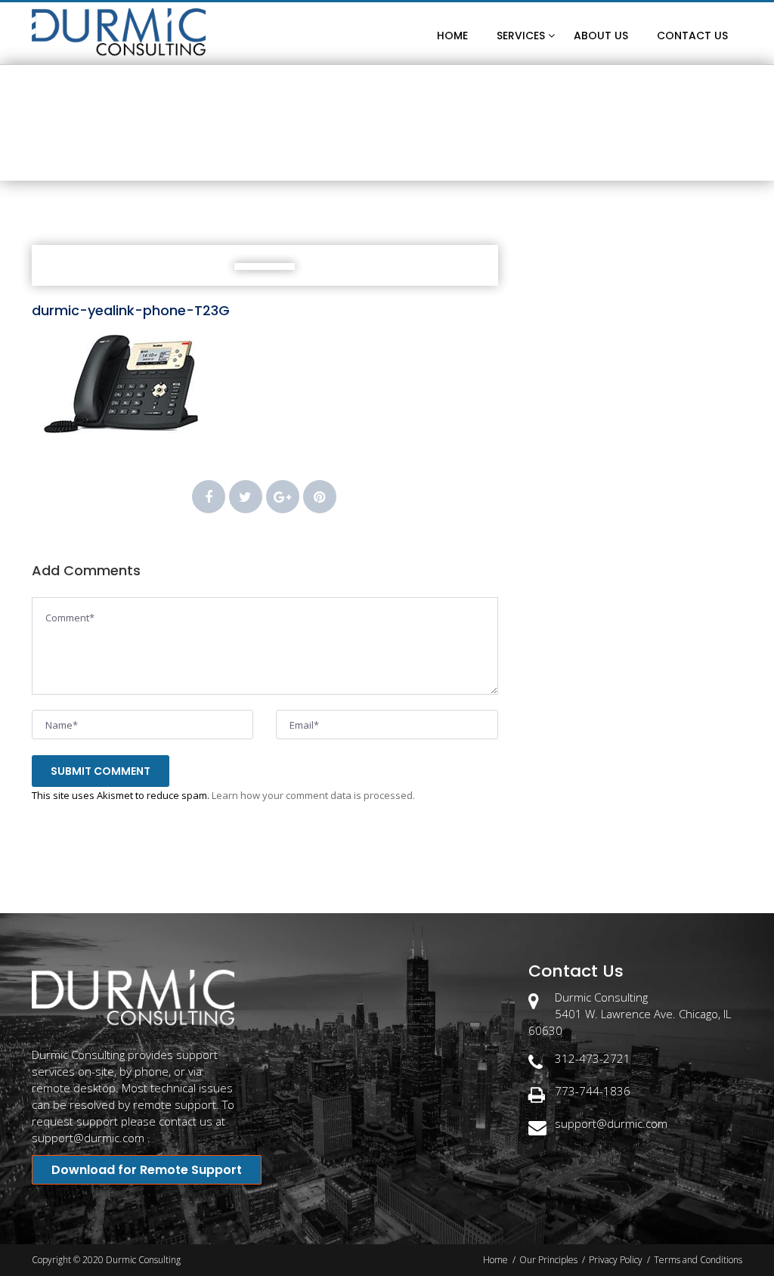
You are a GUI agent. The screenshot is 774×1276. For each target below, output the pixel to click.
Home (314, 155)
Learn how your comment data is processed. (313, 795)
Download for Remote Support (146, 1169)
